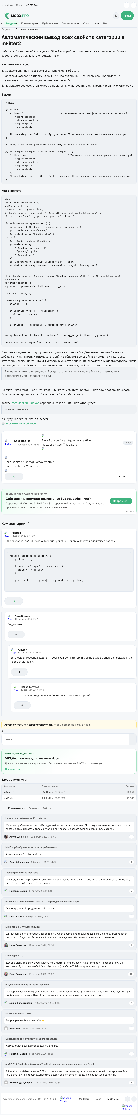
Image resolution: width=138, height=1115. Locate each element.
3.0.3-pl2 (46, 798)
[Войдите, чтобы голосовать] (9, 477)
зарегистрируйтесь (41, 724)
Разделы (11, 23)
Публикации (49, 23)
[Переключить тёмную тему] (116, 15)
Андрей (16, 532)
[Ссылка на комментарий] (122, 601)
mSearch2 (9, 792)
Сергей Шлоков (28, 403)
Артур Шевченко (19, 836)
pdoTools (8, 798)
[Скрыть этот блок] (133, 492)
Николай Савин (18, 891)
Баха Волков (22, 440)
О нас (86, 23)
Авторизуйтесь (13, 724)
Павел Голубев (30, 686)
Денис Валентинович (21, 1003)
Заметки (34, 808)
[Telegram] (126, 5)
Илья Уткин (15, 916)
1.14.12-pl (46, 792)
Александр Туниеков (21, 1082)
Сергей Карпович (19, 862)
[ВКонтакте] (119, 477)
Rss (105, 23)
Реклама (130, 512)
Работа (46, 808)
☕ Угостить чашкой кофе (19, 423)
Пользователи (70, 23)
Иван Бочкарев (18, 945)
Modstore (7, 5)
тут (14, 403)
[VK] (134, 5)
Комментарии (29, 23)
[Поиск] (132, 739)
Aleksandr (15, 1028)
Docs (19, 5)
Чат (96, 23)
